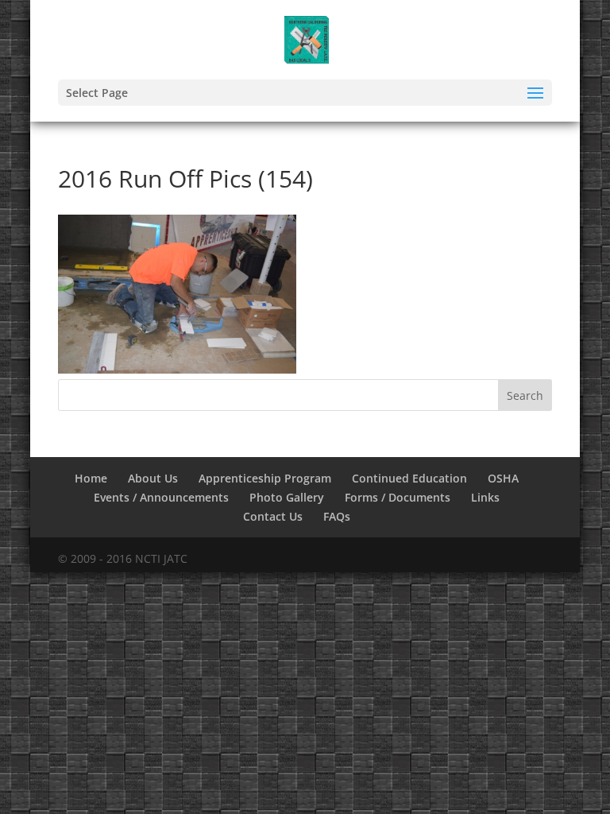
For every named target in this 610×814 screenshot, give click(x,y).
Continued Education (409, 478)
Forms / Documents (397, 497)
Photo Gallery (286, 497)
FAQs (336, 516)
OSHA (503, 478)
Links (485, 497)
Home (91, 478)
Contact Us (273, 516)
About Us (153, 478)
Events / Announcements (161, 497)
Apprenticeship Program (265, 478)
